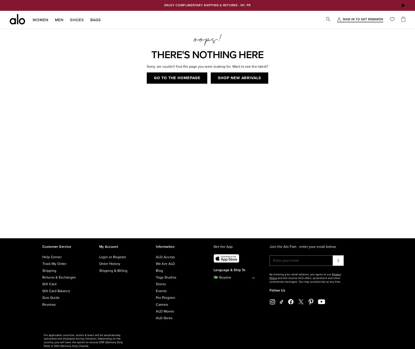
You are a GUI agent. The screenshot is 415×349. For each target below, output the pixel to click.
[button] (403, 5)
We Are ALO (165, 264)
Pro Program (165, 298)
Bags (95, 20)
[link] (363, 20)
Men (59, 20)
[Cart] (403, 20)
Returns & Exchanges (59, 277)
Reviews (49, 305)
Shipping (49, 271)
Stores (161, 284)
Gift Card (49, 284)
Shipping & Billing (113, 271)
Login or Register (112, 257)
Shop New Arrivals (239, 77)
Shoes (77, 20)
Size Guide (51, 298)
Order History (109, 264)
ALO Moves (165, 311)
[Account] (339, 20)
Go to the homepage (177, 77)
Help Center (52, 257)
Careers (162, 305)
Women (40, 20)
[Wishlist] (392, 19)
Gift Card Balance (56, 291)
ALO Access (165, 257)
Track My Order (54, 264)
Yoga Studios (166, 277)
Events (161, 291)
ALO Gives (164, 318)
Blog (159, 271)
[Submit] (338, 260)
